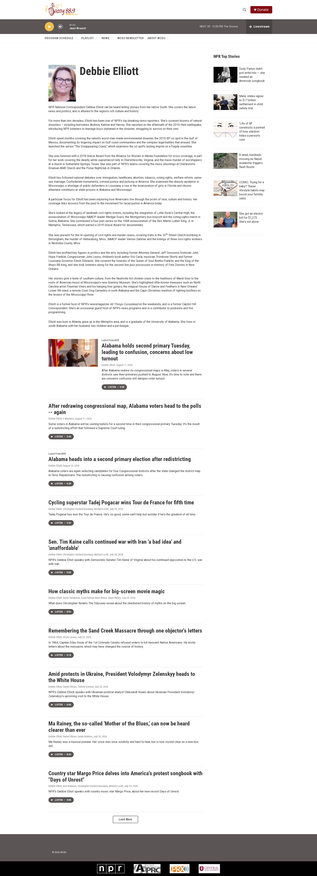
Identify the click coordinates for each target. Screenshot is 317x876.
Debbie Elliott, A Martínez (61, 418)
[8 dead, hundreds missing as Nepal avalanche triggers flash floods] (225, 161)
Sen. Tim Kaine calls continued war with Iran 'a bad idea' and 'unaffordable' (114, 545)
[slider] (66, 26)
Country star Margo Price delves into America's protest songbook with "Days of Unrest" (125, 776)
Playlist (87, 38)
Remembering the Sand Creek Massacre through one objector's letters (125, 630)
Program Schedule (59, 38)
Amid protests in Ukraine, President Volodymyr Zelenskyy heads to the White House (121, 677)
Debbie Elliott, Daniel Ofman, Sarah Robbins (70, 736)
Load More (125, 819)
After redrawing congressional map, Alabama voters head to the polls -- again (124, 409)
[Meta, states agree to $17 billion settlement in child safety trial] (225, 102)
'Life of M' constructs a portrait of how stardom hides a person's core (252, 131)
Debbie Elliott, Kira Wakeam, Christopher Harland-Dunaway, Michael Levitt (85, 786)
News (106, 38)
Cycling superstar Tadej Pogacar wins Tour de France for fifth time (121, 502)
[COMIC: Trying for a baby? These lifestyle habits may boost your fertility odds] (225, 188)
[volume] (60, 27)
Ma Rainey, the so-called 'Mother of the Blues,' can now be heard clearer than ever (119, 726)
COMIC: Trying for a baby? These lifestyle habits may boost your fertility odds (252, 190)
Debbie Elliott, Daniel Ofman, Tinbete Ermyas (71, 686)
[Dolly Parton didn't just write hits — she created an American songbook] (225, 75)
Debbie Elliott (108, 365)
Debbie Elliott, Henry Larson (62, 637)
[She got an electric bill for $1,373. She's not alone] (225, 219)
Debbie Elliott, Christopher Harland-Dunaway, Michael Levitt (78, 508)
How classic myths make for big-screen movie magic (106, 591)
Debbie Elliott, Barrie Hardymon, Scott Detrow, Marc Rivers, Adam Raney (84, 597)
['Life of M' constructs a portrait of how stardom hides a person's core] (225, 129)
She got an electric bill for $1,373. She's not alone (251, 217)
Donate (263, 10)
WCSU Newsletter (130, 38)
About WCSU (156, 38)
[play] (49, 27)
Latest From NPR (110, 340)
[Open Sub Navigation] (76, 38)
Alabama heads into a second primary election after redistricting (119, 459)
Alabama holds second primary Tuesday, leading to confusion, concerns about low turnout (147, 352)
